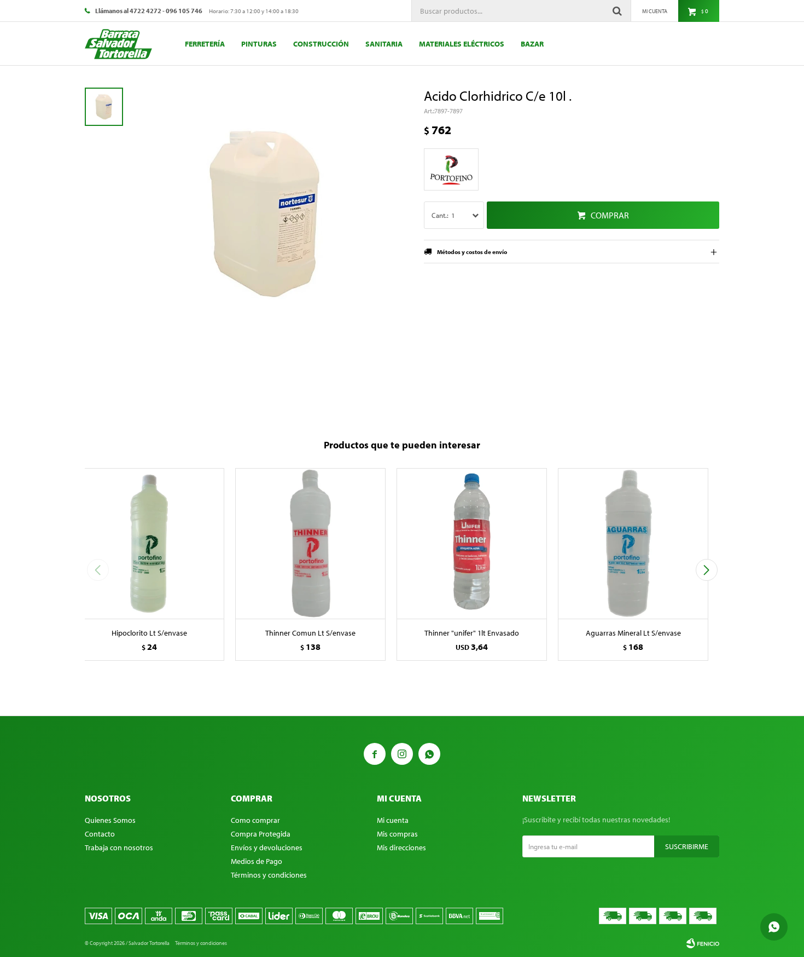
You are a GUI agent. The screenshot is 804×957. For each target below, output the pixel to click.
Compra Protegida (260, 834)
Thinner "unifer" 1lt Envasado (471, 633)
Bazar (532, 44)
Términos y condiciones (269, 875)
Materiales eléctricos (461, 44)
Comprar (610, 215)
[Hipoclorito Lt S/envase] (149, 543)
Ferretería (205, 44)
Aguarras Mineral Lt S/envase (633, 633)
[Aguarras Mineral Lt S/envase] (633, 543)
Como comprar (255, 820)
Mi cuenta (393, 820)
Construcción (321, 44)
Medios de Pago (256, 861)
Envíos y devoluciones (266, 847)
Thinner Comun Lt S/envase (310, 633)
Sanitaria (384, 44)
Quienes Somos (110, 820)
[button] (706, 570)
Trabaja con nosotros (119, 847)
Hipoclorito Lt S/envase (149, 633)
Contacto (100, 834)
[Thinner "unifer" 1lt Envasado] (472, 543)
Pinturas (259, 44)
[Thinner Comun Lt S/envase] (310, 543)
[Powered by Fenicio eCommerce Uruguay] (702, 943)
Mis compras (397, 834)
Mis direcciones (401, 847)
